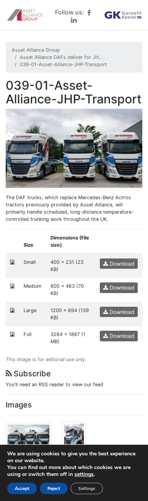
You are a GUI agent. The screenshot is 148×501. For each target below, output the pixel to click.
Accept (22, 488)
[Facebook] (89, 13)
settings (84, 474)
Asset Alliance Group (36, 50)
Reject (53, 488)
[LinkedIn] (73, 20)
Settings (86, 488)
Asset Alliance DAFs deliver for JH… (61, 57)
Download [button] (121, 263)
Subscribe (31, 373)
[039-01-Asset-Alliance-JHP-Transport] (74, 148)
